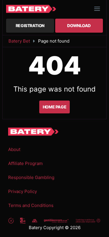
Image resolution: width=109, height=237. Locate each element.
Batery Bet (19, 41)
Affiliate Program (25, 163)
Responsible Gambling (31, 177)
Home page (54, 106)
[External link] (11, 220)
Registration (30, 25)
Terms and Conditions (30, 205)
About (14, 149)
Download (79, 25)
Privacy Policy (22, 191)
